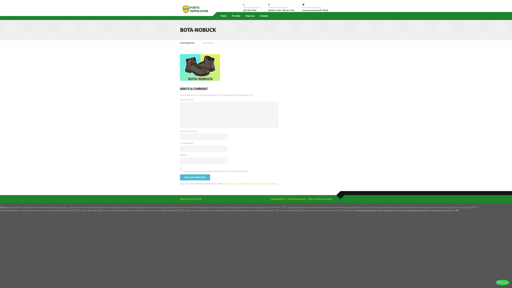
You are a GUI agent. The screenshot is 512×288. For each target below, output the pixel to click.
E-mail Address (187, 143)
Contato (264, 16)
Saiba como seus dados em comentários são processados (250, 183)
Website (183, 155)
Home (224, 16)
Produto (236, 16)
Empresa (250, 16)
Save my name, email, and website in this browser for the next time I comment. (216, 171)
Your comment (187, 100)
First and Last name (188, 131)
